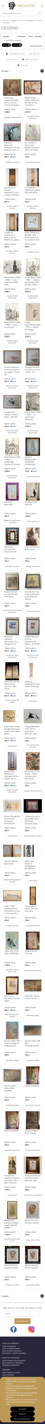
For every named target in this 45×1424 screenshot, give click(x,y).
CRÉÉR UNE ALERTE (31, 60)
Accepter (22, 1409)
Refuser (22, 1414)
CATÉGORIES (21, 36)
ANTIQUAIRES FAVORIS (16, 54)
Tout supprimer (36, 46)
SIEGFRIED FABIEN (33, 1015)
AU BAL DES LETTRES (33, 1240)
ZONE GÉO (24, 65)
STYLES (30, 36)
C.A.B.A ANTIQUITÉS (33, 611)
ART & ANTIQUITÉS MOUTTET (32, 746)
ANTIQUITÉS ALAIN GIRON (33, 1195)
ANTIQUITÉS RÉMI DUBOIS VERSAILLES (12, 611)
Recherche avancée (13, 40)
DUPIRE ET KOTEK (33, 252)
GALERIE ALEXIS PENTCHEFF (12, 297)
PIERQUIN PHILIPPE (12, 566)
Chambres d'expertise (10, 1365)
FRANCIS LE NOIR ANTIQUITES (12, 387)
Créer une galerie (9, 1346)
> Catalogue (12, 20)
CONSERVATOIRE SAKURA (12, 117)
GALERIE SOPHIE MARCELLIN (33, 117)
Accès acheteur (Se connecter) (14, 1360)
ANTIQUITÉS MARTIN (33, 566)
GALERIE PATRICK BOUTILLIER (12, 971)
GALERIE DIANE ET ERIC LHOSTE (12, 1240)
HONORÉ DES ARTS (12, 926)
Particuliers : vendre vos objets (14, 1353)
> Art (19, 20)
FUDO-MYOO (32, 701)
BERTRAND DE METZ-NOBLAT (12, 1015)
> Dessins (38, 20)
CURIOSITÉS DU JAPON (32, 162)
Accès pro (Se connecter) (11, 1351)
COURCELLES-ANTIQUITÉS (33, 791)
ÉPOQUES (38, 36)
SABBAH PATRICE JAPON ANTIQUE (12, 521)
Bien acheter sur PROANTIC (13, 1363)
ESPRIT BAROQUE (33, 521)
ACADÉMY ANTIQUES (12, 162)
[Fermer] (9, 45)
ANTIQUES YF (12, 836)
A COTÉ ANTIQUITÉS (33, 477)
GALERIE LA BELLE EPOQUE (12, 207)
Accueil (5, 20)
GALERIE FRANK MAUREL (32, 836)
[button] (34, 54)
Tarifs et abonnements (11, 1348)
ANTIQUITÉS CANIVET (32, 1105)
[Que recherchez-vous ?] (40, 13)
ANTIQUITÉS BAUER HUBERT (12, 701)
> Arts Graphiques (27, 20)
